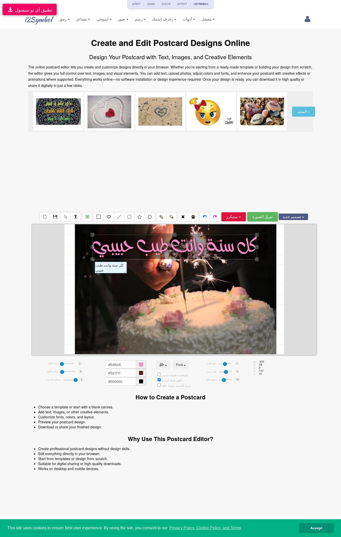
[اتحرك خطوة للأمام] (215, 217)
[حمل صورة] (87, 217)
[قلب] (109, 217)
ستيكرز (232, 217)
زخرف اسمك (163, 19)
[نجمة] (139, 217)
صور (122, 19)
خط (162, 365)
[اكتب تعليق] (75, 217)
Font (180, 365)
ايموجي (103, 19)
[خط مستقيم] (119, 217)
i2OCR (166, 4)
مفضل (207, 19)
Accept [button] (316, 528)
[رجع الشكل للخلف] (161, 217)
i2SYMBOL (201, 4)
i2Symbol (38, 19)
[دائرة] (129, 217)
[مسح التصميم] (45, 217)
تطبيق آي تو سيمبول (32, 9)
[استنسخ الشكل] (193, 217)
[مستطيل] (98, 217)
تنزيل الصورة (262, 217)
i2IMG (151, 4)
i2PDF (136, 4)
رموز (63, 19)
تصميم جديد (292, 217)
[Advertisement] (170, 172)
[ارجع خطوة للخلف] (204, 217)
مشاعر (82, 19)
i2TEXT (182, 4)
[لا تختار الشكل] (65, 217)
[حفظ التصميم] (55, 217)
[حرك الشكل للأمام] (171, 217)
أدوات (188, 19)
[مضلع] (150, 217)
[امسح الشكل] (183, 217)
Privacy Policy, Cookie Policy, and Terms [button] (205, 528)
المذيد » (303, 112)
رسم (139, 19)
